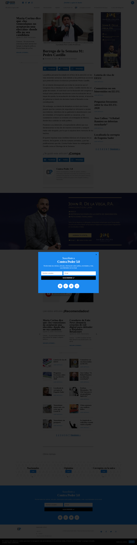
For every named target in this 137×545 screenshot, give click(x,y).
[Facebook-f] (65, 286)
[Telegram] (60, 286)
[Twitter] (71, 286)
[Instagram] (77, 286)
